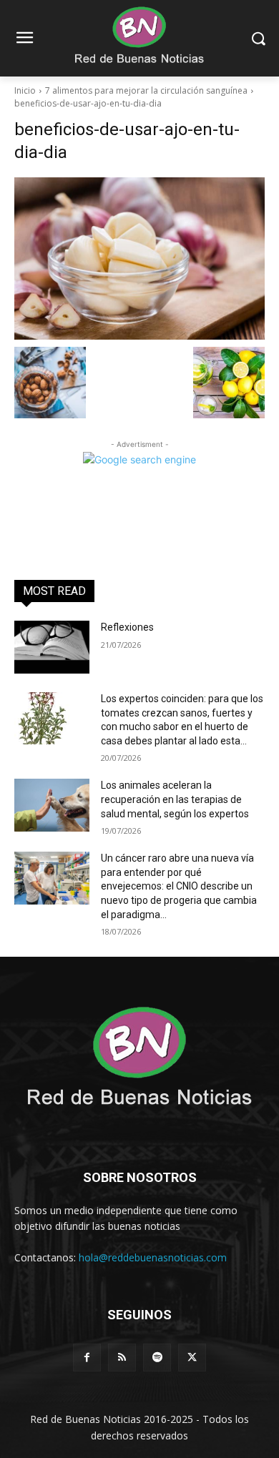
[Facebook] (87, 1357)
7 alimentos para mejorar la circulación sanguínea (146, 90)
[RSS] (122, 1357)
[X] (192, 1357)
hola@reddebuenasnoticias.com (153, 1257)
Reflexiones (127, 627)
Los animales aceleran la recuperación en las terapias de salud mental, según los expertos (175, 799)
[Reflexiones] (51, 647)
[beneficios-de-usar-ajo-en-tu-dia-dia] (139, 258)
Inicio (25, 90)
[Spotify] (157, 1357)
